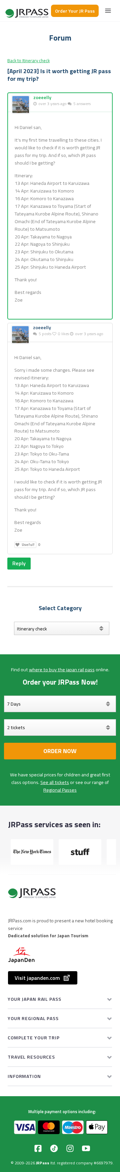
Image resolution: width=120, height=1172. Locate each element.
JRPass (42, 1163)
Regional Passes (60, 790)
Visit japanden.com (37, 978)
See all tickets (54, 782)
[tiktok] (54, 1148)
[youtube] (86, 1148)
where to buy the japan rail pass (62, 669)
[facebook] (38, 1148)
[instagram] (70, 1148)
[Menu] (108, 10)
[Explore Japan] (27, 11)
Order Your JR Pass (75, 10)
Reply (19, 563)
